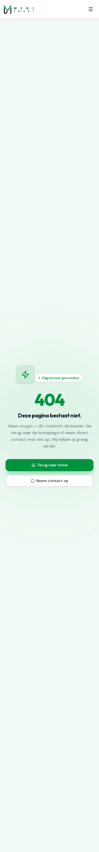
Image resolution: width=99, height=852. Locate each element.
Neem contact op (52, 480)
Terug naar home (52, 465)
